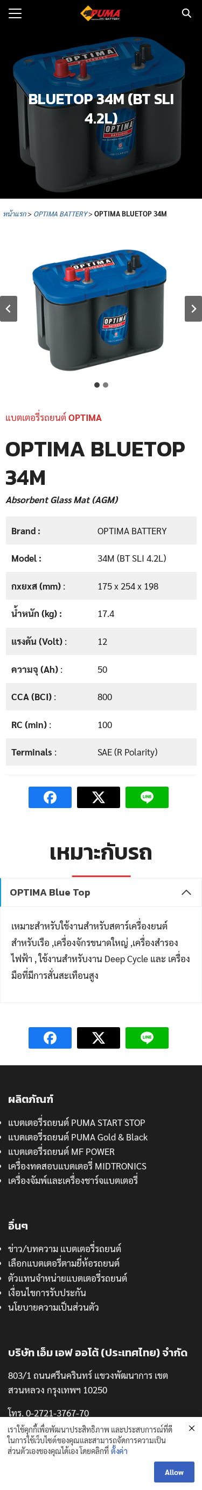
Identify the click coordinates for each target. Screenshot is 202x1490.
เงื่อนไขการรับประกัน (47, 1292)
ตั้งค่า (119, 1451)
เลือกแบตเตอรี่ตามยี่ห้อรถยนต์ (64, 1263)
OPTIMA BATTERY (59, 213)
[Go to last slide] (8, 309)
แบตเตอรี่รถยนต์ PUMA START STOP (76, 1122)
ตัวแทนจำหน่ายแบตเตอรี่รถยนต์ (67, 1278)
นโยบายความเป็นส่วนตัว (53, 1307)
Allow (174, 1472)
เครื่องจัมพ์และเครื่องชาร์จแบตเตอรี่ (73, 1180)
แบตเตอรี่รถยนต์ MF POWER (61, 1151)
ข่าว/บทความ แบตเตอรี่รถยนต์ (64, 1248)
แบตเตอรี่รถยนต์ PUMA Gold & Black (78, 1137)
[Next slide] (193, 309)
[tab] (97, 385)
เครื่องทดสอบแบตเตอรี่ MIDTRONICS (77, 1166)
